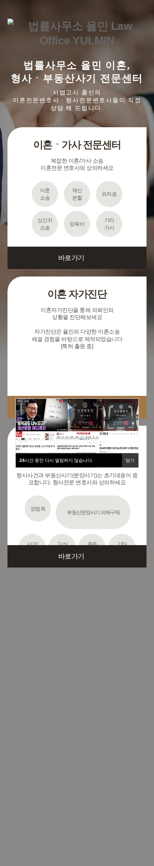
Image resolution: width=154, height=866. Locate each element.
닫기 (130, 460)
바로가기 (71, 258)
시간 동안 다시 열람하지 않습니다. (56, 460)
